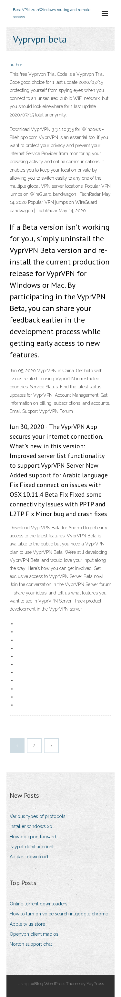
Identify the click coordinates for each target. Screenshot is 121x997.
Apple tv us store (27, 924)
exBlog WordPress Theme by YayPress (67, 983)
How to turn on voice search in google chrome (59, 913)
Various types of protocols (38, 816)
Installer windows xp (31, 826)
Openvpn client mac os (34, 934)
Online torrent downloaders (38, 903)
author (16, 64)
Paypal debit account (32, 846)
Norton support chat (31, 944)
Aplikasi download (29, 856)
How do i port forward (33, 836)
